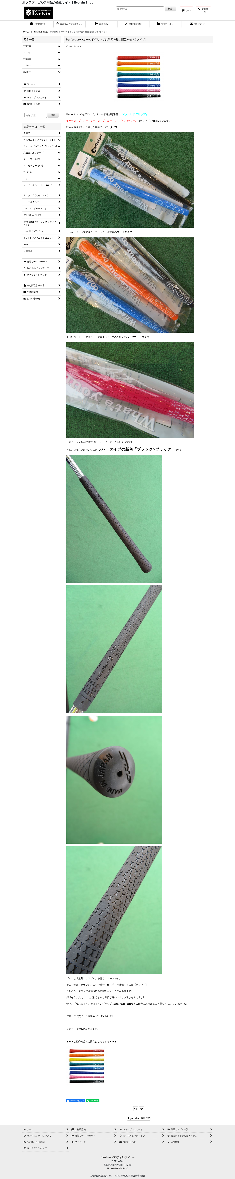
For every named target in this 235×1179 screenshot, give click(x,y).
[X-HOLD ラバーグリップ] (86, 1065)
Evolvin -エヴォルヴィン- (118, 1157)
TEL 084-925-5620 (117, 1168)
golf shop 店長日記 (140, 1118)
